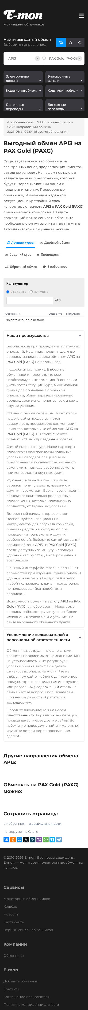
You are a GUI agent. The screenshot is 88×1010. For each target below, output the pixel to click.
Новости (11, 914)
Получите (41, 291)
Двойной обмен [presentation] (57, 242)
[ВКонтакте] (6, 839)
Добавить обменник (21, 981)
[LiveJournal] (32, 839)
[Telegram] (59, 839)
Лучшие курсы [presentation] (22, 242)
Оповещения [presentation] (51, 254)
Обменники (14, 955)
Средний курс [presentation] (20, 254)
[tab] (20, 243)
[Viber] (39, 839)
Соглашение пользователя (27, 996)
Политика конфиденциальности (31, 1004)
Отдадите (18, 291)
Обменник (12, 313)
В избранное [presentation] (57, 266)
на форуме (13, 831)
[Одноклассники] (13, 839)
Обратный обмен (23, 267)
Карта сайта (14, 922)
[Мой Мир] (19, 839)
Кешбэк (10, 906)
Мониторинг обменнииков (27, 898)
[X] (26, 839)
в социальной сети (45, 823)
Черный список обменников (28, 930)
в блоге (31, 831)
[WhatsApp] (46, 839)
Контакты (11, 989)
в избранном (15, 823)
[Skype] (52, 839)
